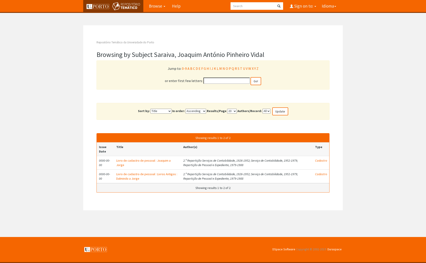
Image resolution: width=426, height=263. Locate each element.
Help (176, 6)
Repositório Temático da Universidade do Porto (125, 42)
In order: (178, 111)
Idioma (328, 6)
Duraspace (334, 249)
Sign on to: (303, 6)
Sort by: (144, 111)
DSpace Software (283, 249)
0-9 (184, 68)
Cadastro (321, 161)
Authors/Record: (249, 111)
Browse (156, 6)
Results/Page (217, 111)
